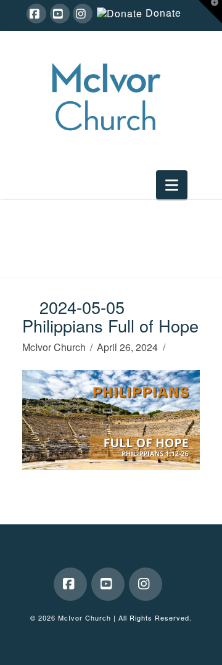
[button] (171, 184)
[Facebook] (36, 13)
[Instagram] (82, 13)
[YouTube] (60, 13)
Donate (163, 13)
